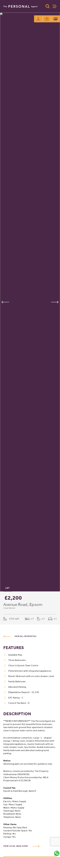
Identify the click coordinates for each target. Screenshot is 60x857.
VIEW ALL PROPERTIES (25, 636)
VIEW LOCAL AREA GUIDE (15, 846)
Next (55, 302)
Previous (5, 302)
